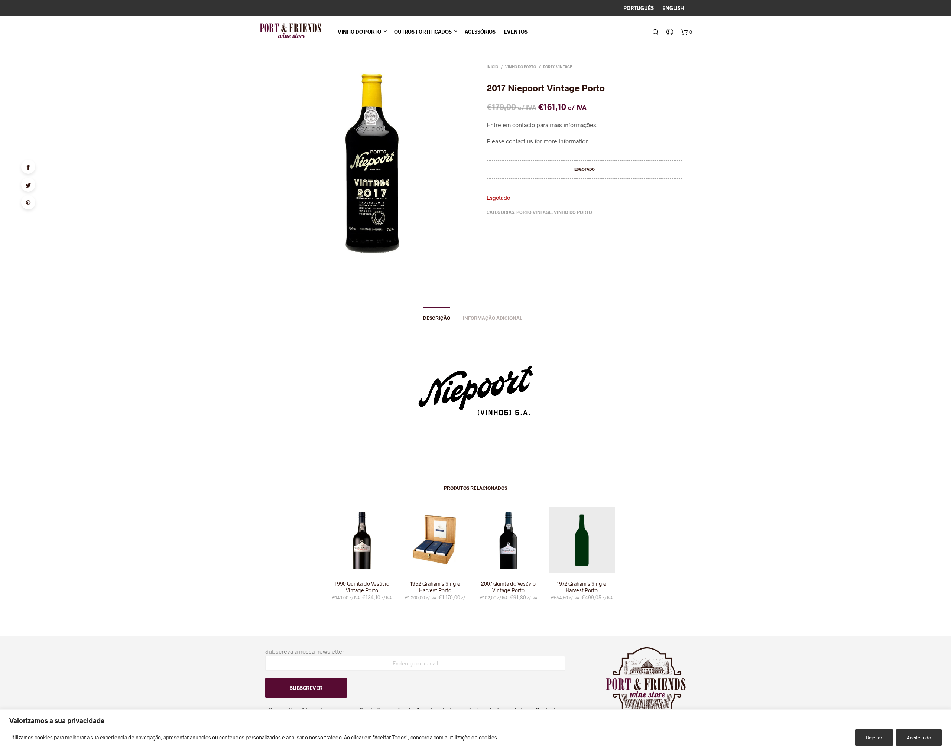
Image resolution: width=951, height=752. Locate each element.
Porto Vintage (557, 67)
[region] (475, 730)
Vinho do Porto (359, 32)
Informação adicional (492, 318)
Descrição (436, 318)
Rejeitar (874, 737)
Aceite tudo (919, 737)
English (673, 8)
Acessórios (480, 32)
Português (638, 8)
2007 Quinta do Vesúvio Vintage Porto (508, 586)
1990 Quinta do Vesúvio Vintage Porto (362, 586)
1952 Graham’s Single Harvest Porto (435, 586)
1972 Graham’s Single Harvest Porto (581, 586)
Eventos (516, 32)
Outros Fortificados (423, 32)
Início (492, 67)
